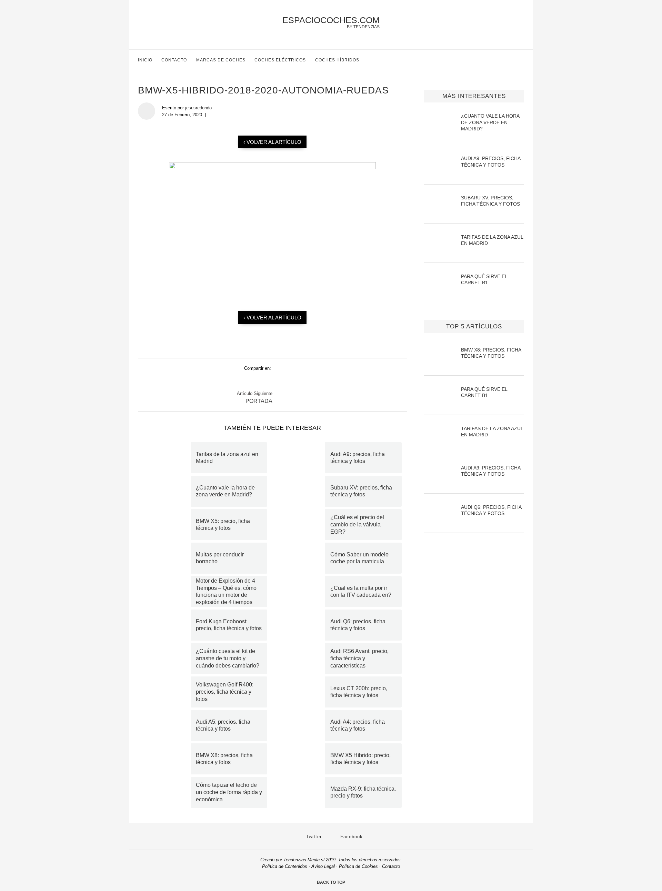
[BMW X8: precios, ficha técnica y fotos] (167, 758)
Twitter (313, 836)
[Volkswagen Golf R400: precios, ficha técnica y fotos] (167, 691)
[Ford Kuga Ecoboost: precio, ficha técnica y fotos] (167, 625)
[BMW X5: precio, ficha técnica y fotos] (167, 524)
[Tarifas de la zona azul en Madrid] (167, 457)
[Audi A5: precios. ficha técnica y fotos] (167, 725)
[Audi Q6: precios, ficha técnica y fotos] (301, 625)
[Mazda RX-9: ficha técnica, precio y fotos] (301, 792)
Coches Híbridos (337, 60)
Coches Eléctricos (280, 60)
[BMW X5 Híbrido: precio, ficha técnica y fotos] (301, 758)
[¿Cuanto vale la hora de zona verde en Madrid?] (167, 491)
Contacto (174, 60)
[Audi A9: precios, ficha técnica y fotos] (301, 457)
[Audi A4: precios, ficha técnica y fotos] (301, 725)
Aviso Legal (323, 866)
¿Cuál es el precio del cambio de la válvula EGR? (357, 524)
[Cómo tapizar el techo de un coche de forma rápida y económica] (167, 792)
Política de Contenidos (284, 866)
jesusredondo (198, 107)
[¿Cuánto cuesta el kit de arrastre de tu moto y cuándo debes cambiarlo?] (167, 658)
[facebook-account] (521, 61)
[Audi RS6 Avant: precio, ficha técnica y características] (301, 658)
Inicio (145, 60)
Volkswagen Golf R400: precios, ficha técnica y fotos (224, 692)
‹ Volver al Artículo (272, 142)
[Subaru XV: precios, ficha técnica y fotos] (301, 491)
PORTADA (258, 401)
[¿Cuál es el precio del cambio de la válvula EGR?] (301, 524)
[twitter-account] (506, 61)
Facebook (351, 836)
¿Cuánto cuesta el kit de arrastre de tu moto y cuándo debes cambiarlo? (227, 658)
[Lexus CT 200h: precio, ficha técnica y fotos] (301, 691)
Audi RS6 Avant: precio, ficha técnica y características (359, 658)
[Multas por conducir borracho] (167, 558)
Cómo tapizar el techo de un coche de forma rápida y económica (229, 792)
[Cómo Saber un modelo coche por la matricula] (301, 558)
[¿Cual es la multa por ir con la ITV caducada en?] (301, 591)
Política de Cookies (358, 866)
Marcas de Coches (220, 60)
